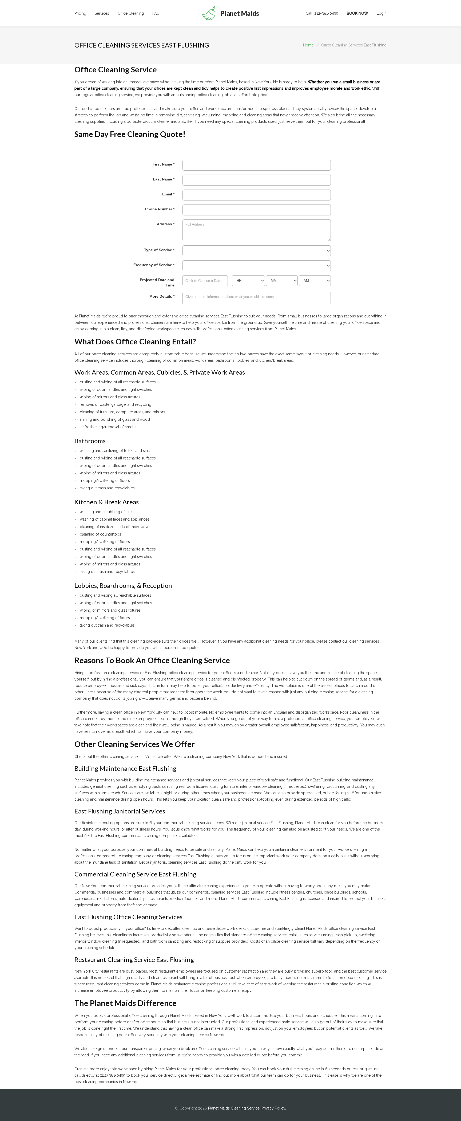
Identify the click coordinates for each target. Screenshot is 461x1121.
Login (382, 13)
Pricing (80, 13)
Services (102, 13)
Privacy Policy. (273, 1108)
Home (308, 45)
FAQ (156, 13)
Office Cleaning (131, 13)
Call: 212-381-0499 (322, 13)
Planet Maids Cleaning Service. (234, 1108)
